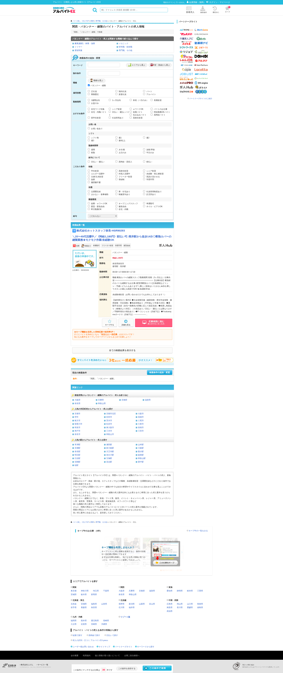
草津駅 (77, 444)
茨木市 (109, 420)
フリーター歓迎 (125, 177)
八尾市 (141, 420)
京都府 (124, 400)
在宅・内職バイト (98, 112)
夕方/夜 (121, 150)
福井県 (132, 607)
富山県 (152, 604)
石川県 (121, 607)
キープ (227, 9)
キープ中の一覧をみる (198, 531)
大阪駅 (141, 448)
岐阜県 (190, 591)
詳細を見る (126, 325)
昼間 (93, 150)
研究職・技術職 (125, 47)
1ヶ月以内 (116, 100)
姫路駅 (141, 455)
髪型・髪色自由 (98, 206)
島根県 (200, 604)
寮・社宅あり (124, 191)
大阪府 (77, 400)
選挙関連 (78, 50)
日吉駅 (77, 458)
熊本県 (84, 620)
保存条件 (203, 12)
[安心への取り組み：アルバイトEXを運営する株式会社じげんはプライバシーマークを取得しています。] (237, 666)
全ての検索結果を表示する (122, 350)
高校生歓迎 (137, 118)
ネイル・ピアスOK (154, 206)
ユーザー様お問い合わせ (83, 647)
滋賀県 (148, 400)
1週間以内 (95, 100)
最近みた (216, 12)
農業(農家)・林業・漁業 (85, 43)
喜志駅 (109, 462)
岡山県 (180, 604)
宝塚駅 (109, 458)
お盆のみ (95, 103)
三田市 (141, 431)
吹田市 (109, 417)
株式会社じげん (27, 665)
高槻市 (141, 417)
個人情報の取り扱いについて (107, 655)
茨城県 (73, 594)
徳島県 (200, 607)
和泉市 (77, 427)
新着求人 (190, 12)
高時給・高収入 (125, 162)
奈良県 (77, 403)
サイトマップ (104, 647)
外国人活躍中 (124, 174)
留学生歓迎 (96, 118)
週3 (92, 140)
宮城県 (84, 604)
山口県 (190, 604)
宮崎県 (94, 624)
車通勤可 (150, 203)
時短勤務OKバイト (161, 112)
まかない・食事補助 (99, 194)
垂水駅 (141, 451)
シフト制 (95, 138)
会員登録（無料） (197, 2)
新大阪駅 (110, 448)
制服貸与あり (124, 194)
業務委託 (95, 94)
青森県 (84, 607)
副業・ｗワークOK (99, 203)
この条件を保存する (126, 668)
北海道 (73, 604)
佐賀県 (84, 624)
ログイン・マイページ (219, 2)
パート (149, 91)
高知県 (169, 611)
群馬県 (94, 594)
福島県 (94, 604)
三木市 (109, 431)
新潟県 (132, 604)
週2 (147, 138)
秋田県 (94, 607)
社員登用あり (117, 118)
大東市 (141, 424)
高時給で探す (94, 635)
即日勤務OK (96, 209)
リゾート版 (125, 617)
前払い (149, 162)
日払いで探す (112, 635)
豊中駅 (141, 462)
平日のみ (150, 153)
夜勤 (93, 153)
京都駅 (77, 448)
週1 (120, 138)
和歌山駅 (142, 458)
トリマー (78, 47)
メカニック (123, 43)
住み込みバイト (139, 115)
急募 (93, 179)
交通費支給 (96, 191)
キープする (109, 325)
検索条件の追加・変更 (159, 372)
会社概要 (74, 655)
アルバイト (151, 94)
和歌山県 (102, 403)
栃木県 (84, 594)
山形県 (104, 604)
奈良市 (77, 434)
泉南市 (141, 427)
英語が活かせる (153, 177)
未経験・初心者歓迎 (155, 174)
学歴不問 (150, 179)
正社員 (94, 91)
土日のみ (122, 153)
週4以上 (121, 140)
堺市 (76, 417)
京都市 (77, 413)
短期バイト (137, 112)
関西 (92, 21)
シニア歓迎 (116, 109)
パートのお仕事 (160, 109)
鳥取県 (169, 607)
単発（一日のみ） (140, 100)
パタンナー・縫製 (98, 85)
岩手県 (73, 607)
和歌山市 (110, 434)
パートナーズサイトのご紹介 (200, 99)
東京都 (73, 591)
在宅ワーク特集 (98, 109)
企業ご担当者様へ (132, 655)
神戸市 (77, 431)
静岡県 (180, 591)
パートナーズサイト (123, 647)
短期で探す (77, 635)
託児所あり (151, 194)
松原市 (109, 424)
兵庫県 (101, 400)
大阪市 (141, 413)
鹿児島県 (95, 620)
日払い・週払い (98, 162)
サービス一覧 (43, 665)
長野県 (121, 604)
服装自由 (122, 206)
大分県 (73, 624)
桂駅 (76, 465)
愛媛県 (190, 607)
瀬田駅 (109, 444)
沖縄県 (104, 624)
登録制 (121, 179)
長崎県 (106, 620)
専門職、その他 (101, 21)
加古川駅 (110, 455)
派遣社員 (122, 94)
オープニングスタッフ (128, 203)
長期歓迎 (157, 100)
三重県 (200, 591)
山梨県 (142, 604)
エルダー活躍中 (98, 174)
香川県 (180, 607)
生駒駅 (77, 462)
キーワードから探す (145, 647)
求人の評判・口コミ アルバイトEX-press (90, 640)
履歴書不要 (96, 182)
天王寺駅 (110, 451)
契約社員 (122, 91)
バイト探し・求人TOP (81, 21)
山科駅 (141, 444)
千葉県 (106, 591)
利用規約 (87, 655)
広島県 (169, 604)
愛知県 (169, 591)
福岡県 (73, 620)
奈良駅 (77, 451)
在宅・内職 (123, 209)
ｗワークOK (137, 109)
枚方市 (77, 420)
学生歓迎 (95, 171)
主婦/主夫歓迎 (97, 177)
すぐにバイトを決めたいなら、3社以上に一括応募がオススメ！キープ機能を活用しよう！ (122, 360)
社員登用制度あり (154, 191)
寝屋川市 (78, 424)
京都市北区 (111, 413)
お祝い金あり (97, 128)
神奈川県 (85, 591)
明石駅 (77, 455)
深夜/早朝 (150, 150)
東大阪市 (110, 427)
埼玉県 (96, 591)
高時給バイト (159, 115)
